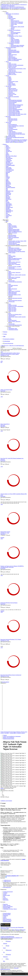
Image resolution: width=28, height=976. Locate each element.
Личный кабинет (7, 913)
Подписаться (3, 874)
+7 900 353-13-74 (7, 881)
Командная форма (7, 921)
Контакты (12, 5)
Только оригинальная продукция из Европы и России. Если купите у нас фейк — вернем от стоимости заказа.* (14, 732)
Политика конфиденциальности (7, 937)
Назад (7, 12)
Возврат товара (6, 895)
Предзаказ (3, 426)
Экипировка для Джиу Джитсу (10, 908)
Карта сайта (5, 899)
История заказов (6, 914)
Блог (4, 896)
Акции (4, 916)
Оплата (8, 5)
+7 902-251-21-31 (12, 6)
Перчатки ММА (6, 907)
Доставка (4, 5)
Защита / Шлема (6, 905)
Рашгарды (5, 904)
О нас (4, 897)
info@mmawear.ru (20, 6)
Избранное (5, 915)
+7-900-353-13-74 (4, 6)
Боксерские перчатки (8, 906)
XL (3, 794)
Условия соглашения (5, 936)
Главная (5, 735)
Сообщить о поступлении (6, 800)
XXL (3, 795)
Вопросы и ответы (7, 920)
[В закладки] (1, 393)
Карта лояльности (7, 919)
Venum (2, 788)
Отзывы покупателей (8, 891)
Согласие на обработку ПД (16, 937)
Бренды (5, 918)
